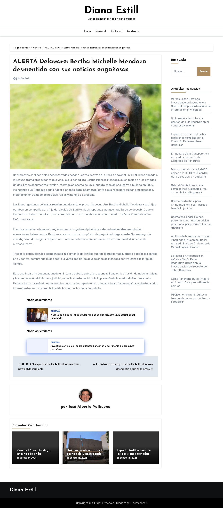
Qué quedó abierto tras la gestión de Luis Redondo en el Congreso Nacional (85, 454)
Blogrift (121, 503)
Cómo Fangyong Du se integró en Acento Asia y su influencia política (190, 282)
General (101, 31)
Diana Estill (111, 11)
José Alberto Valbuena (89, 407)
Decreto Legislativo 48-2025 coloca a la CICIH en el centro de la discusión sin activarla (189, 173)
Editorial (116, 31)
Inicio (87, 31)
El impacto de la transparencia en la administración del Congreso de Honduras (190, 157)
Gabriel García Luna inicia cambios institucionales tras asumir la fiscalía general (189, 189)
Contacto (133, 31)
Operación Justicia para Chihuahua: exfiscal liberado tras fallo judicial (189, 205)
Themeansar (138, 503)
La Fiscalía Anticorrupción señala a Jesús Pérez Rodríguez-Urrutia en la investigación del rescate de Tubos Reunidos (189, 263)
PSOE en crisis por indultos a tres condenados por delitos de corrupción (190, 298)
